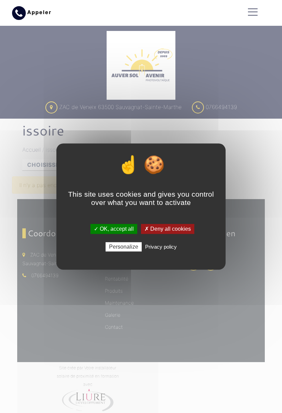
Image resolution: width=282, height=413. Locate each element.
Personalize (123, 247)
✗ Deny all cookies (167, 229)
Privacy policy (161, 247)
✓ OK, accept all (114, 229)
